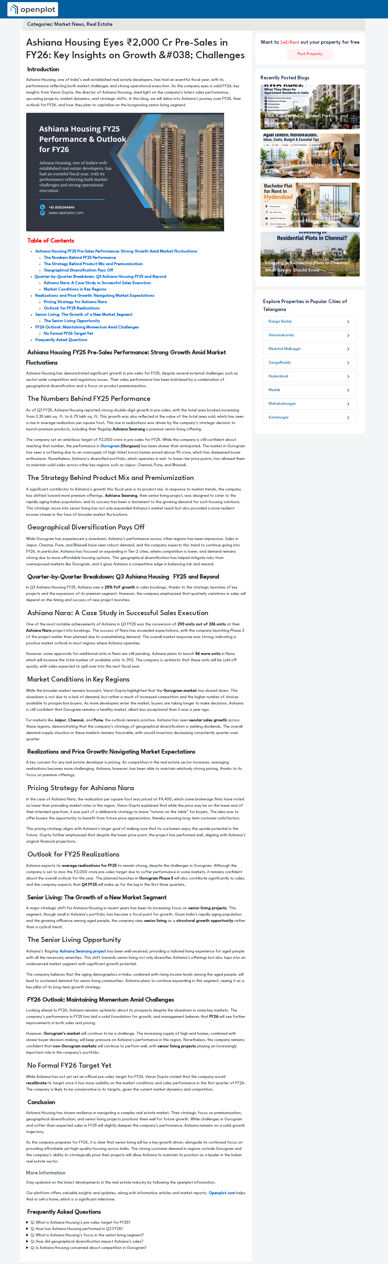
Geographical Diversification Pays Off (78, 271)
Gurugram (110, 446)
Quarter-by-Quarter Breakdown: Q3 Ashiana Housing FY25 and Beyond (100, 277)
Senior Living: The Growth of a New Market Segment (84, 315)
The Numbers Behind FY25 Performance (80, 258)
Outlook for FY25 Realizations (72, 308)
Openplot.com (222, 1193)
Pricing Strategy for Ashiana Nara (75, 302)
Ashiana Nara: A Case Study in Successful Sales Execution (97, 283)
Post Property (310, 54)
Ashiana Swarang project (83, 952)
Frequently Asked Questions (61, 340)
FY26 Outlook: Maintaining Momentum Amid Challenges (87, 327)
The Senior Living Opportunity (72, 321)
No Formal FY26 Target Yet (68, 334)
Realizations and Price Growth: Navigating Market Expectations (94, 296)
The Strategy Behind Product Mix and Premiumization (93, 264)
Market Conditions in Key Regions (75, 289)
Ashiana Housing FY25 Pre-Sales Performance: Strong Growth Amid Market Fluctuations (116, 252)
